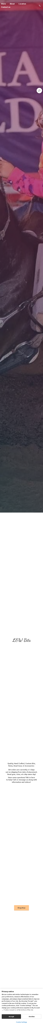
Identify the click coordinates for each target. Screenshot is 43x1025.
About (12, 4)
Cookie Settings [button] (21, 1022)
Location (22, 4)
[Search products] (39, 90)
